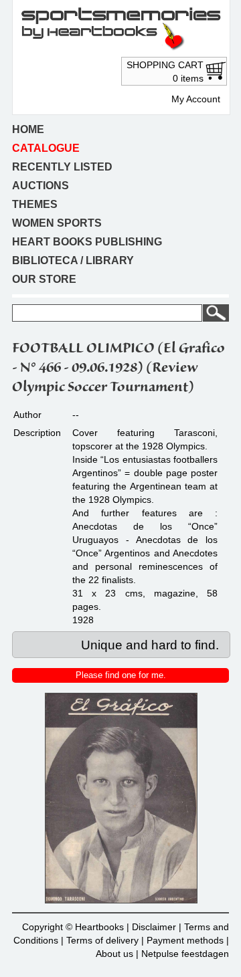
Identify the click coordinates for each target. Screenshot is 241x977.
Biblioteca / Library (73, 260)
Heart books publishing (87, 241)
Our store (44, 279)
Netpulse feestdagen (185, 953)
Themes (35, 204)
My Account (195, 99)
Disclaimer (154, 926)
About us (114, 953)
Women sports (57, 223)
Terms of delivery (102, 940)
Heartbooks (99, 926)
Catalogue (46, 148)
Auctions (40, 185)
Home (28, 129)
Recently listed (62, 167)
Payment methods (185, 940)
